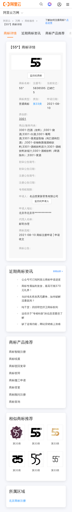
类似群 (23, 114)
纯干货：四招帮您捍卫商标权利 (40, 307)
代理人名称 (25, 219)
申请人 (23, 196)
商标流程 (24, 230)
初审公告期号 (27, 161)
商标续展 (14, 358)
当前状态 (52, 83)
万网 (17, 20)
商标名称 (24, 83)
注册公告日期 (27, 182)
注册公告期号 (27, 175)
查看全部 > (58, 271)
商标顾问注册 (17, 394)
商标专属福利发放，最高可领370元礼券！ (41, 288)
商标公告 (24, 248)
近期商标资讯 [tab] (31, 33)
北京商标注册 (17, 500)
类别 (35, 99)
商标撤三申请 (17, 380)
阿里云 (6, 20)
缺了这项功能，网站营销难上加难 (41, 324)
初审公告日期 (27, 168)
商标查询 (14, 401)
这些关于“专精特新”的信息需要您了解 (42, 315)
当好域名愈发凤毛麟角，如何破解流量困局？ (41, 298)
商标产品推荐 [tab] (55, 33)
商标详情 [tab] (10, 33)
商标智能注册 (17, 351)
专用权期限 (25, 189)
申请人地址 (25, 208)
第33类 (37, 103)
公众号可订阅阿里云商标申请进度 (41, 279)
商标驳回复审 (17, 366)
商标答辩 (14, 373)
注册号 (37, 83)
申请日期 (52, 99)
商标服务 (29, 20)
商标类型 (24, 99)
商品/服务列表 (27, 125)
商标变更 (14, 387)
